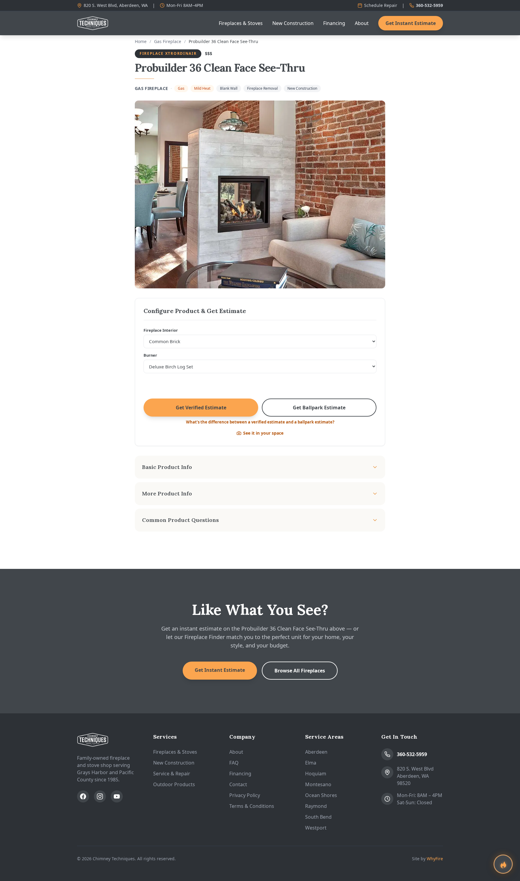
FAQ (234, 762)
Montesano (318, 784)
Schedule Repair (380, 5)
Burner (150, 355)
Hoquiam (315, 773)
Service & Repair (171, 773)
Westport (316, 827)
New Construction (293, 23)
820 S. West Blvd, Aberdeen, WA (116, 5)
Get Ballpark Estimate (319, 407)
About (362, 23)
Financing (334, 23)
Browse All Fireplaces (299, 670)
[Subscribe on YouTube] (117, 796)
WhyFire (435, 858)
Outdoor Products (174, 784)
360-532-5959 (429, 5)
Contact (238, 784)
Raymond (316, 806)
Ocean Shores (321, 795)
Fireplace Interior (161, 330)
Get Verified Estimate (201, 407)
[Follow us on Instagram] (100, 796)
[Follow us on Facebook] (83, 796)
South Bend (318, 817)
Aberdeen (316, 752)
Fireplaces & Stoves (241, 23)
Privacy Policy (244, 795)
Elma (310, 762)
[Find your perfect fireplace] (503, 864)
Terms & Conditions (251, 806)
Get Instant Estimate (410, 23)
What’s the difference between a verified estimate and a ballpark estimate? (260, 422)
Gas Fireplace (167, 41)
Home (141, 41)
